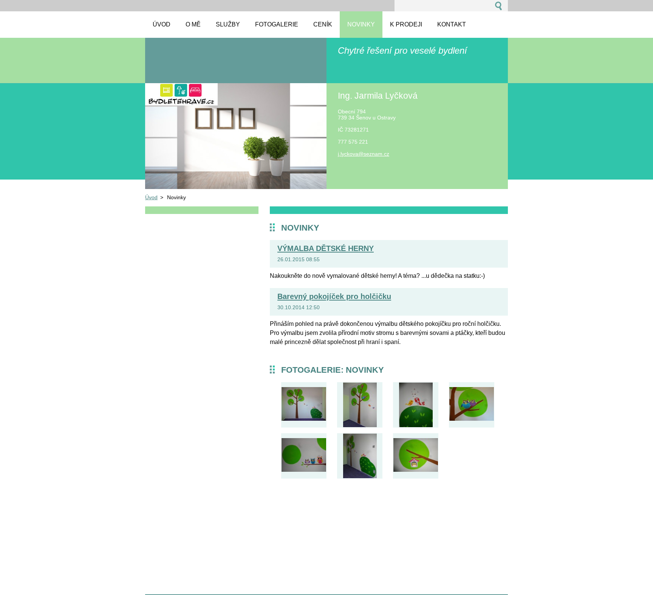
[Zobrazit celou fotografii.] (304, 405)
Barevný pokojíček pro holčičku (334, 296)
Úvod (151, 197)
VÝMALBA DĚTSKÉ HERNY (325, 248)
